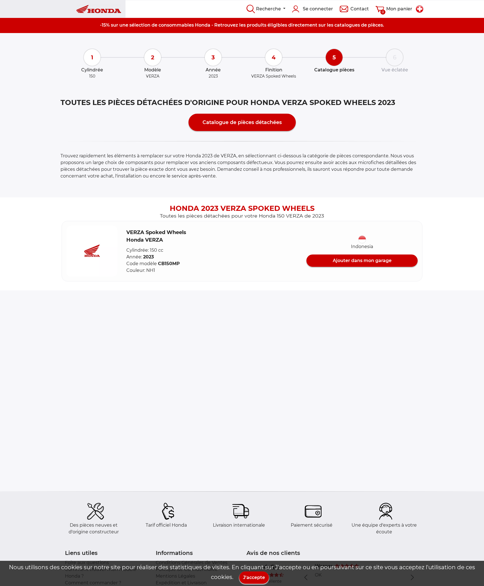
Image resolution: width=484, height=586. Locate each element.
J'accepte (254, 577)
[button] (91, 251)
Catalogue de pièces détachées (242, 122)
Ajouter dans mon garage (362, 260)
